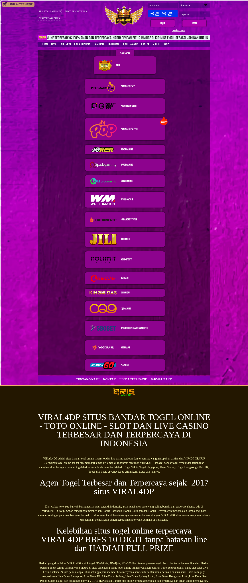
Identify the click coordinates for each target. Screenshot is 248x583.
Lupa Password (178, 31)
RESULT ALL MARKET (50, 11)
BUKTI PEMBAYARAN (76, 11)
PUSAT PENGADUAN (49, 18)
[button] (163, 23)
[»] (18, 4)
